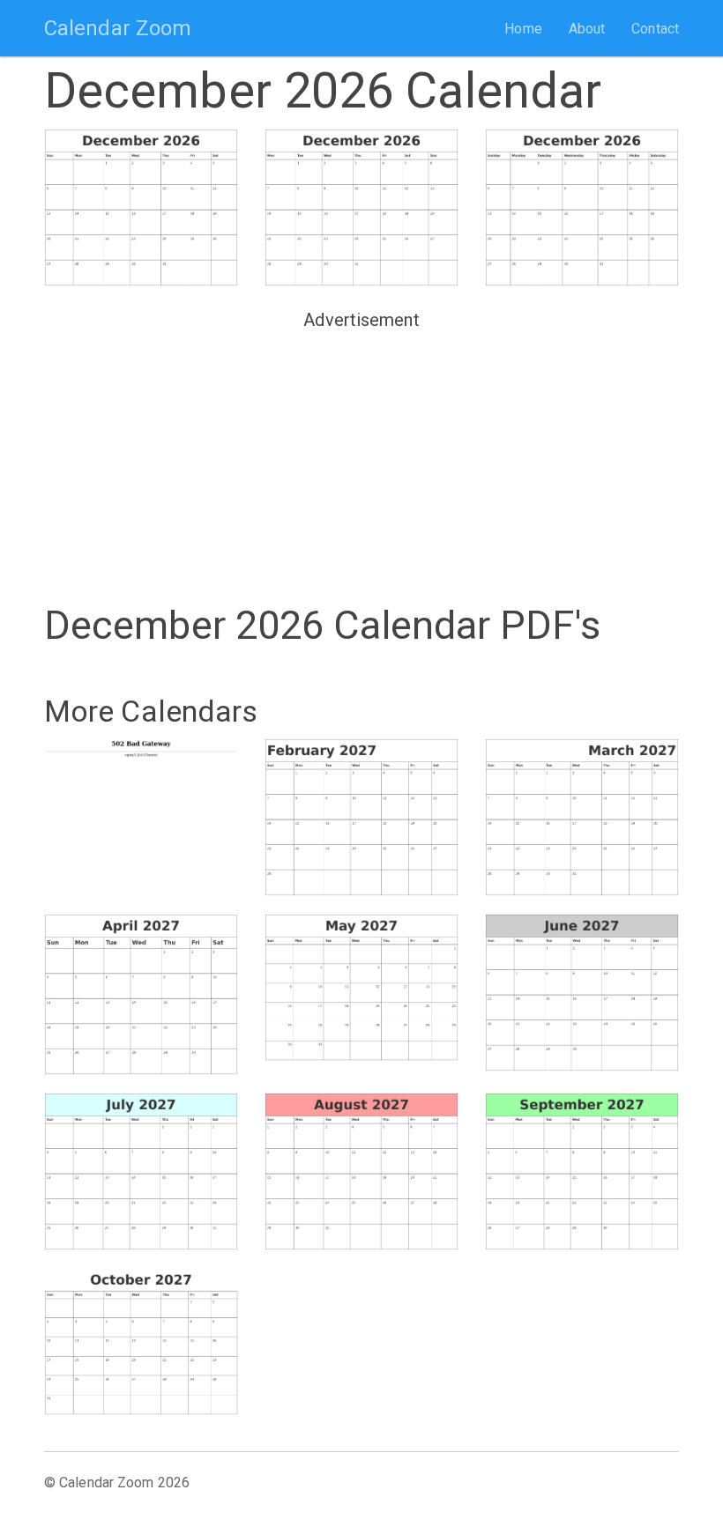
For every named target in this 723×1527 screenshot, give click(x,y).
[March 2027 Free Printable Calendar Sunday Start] (582, 817)
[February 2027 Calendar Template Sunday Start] (361, 817)
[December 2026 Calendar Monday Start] (361, 207)
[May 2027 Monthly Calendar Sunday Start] (361, 988)
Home (522, 28)
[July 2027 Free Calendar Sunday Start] (141, 1171)
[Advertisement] (361, 460)
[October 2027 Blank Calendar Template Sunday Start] (141, 1342)
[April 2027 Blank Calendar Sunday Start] (141, 994)
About (587, 28)
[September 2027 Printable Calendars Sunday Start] (582, 1171)
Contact (655, 28)
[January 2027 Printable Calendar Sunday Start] (141, 812)
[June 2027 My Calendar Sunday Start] (582, 992)
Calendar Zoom (117, 28)
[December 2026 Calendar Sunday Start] (141, 207)
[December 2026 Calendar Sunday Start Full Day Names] (582, 207)
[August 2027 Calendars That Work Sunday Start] (361, 1171)
